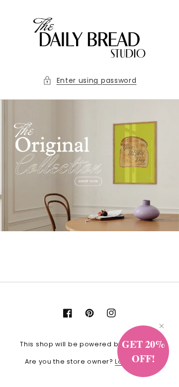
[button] (90, 80)
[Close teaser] (162, 326)
